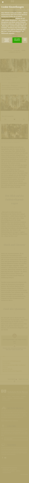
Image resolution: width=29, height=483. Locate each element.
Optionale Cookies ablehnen (6, 40)
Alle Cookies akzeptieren (17, 39)
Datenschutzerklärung (8, 18)
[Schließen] (14, 2)
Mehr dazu (25, 39)
